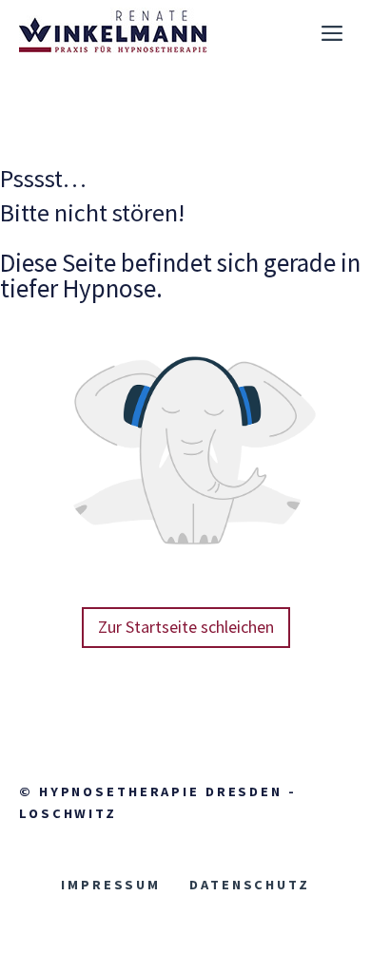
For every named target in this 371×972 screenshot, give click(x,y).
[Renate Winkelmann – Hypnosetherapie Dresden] (114, 33)
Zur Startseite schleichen (186, 627)
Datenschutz (249, 884)
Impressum (111, 884)
